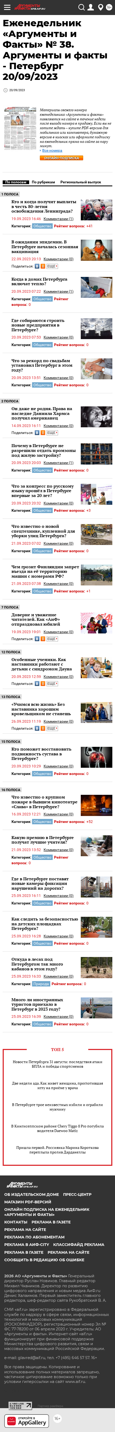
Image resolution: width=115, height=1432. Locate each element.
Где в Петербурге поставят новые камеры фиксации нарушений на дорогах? (40, 883)
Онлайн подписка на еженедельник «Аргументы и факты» (46, 1212)
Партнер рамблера (50, 1406)
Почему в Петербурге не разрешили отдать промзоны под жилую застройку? (43, 450)
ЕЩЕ (51, 266)
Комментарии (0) (59, 259)
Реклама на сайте (25, 1229)
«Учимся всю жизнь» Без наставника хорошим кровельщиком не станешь (41, 709)
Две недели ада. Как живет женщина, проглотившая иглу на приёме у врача (57, 1085)
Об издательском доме (31, 1194)
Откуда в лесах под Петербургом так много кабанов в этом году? (37, 963)
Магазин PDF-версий (27, 1202)
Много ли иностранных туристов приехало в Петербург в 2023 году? (37, 1004)
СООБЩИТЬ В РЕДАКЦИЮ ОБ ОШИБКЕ (44, 1259)
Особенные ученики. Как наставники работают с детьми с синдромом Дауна (41, 664)
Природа (41, 984)
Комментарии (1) (59, 219)
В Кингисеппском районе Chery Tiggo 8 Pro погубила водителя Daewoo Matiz (57, 1128)
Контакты (15, 1222)
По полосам (15, 182)
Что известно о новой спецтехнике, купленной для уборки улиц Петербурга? (43, 531)
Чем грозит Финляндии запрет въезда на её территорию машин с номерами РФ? (45, 571)
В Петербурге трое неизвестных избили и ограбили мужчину (57, 1106)
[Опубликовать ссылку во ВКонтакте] (37, 266)
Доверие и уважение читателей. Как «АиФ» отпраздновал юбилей (35, 619)
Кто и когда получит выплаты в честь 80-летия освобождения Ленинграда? (43, 206)
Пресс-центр (77, 1194)
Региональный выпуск (80, 182)
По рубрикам (43, 182)
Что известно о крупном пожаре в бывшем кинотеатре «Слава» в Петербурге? (44, 801)
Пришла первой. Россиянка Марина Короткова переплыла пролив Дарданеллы (57, 1149)
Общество (42, 226)
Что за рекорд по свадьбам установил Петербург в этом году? (41, 365)
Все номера (52, 151)
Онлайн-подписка (61, 158)
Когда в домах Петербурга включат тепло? (39, 281)
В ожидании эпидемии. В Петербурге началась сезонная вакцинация (44, 246)
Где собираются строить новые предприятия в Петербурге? (37, 325)
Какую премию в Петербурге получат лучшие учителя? (42, 839)
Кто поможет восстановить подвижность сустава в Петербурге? (41, 753)
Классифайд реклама (78, 1244)
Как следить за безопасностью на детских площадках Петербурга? (44, 923)
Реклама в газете (51, 1222)
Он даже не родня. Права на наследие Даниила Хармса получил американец (41, 413)
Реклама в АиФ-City (26, 1244)
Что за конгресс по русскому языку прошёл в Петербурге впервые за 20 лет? (42, 490)
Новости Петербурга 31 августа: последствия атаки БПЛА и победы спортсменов (57, 1064)
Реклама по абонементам (34, 1237)
